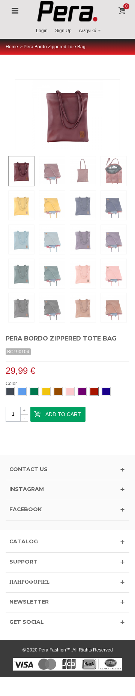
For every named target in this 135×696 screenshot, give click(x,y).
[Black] (10, 391)
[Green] (34, 391)
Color (12, 383)
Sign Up (63, 30)
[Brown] (58, 391)
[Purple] (82, 391)
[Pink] (70, 391)
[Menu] (15, 11)
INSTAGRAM (26, 489)
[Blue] (22, 391)
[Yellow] (46, 391)
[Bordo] (94, 391)
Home (12, 46)
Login (42, 30)
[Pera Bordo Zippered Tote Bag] (21, 171)
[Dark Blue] (106, 391)
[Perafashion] (67, 10)
